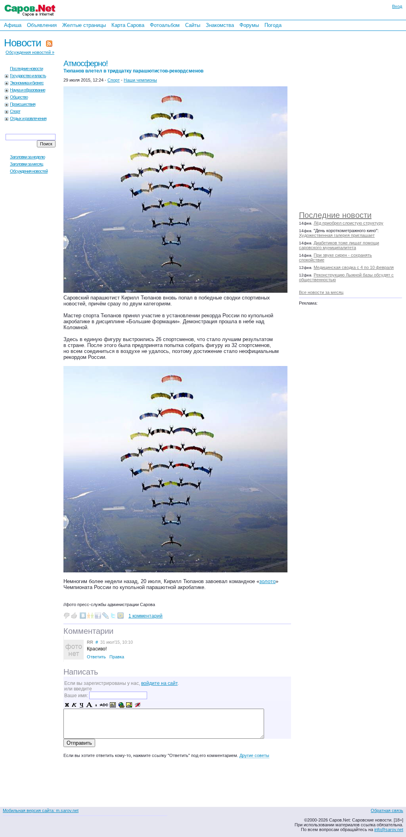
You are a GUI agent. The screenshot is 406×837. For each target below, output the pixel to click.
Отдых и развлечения (28, 118)
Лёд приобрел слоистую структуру (348, 223)
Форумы (249, 25)
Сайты (192, 25)
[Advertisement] (354, 119)
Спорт (15, 111)
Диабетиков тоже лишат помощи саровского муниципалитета (339, 245)
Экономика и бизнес (27, 82)
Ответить (96, 656)
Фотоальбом (165, 25)
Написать (80, 671)
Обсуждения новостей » (30, 52)
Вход (397, 6)
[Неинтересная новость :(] (66, 615)
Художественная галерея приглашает (337, 235)
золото (267, 581)
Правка (116, 656)
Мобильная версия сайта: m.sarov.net (41, 810)
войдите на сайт (159, 683)
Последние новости (335, 215)
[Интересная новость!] (74, 615)
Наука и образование (27, 90)
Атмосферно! (133, 66)
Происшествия (22, 104)
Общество (19, 97)
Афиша (12, 25)
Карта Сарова (127, 25)
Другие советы (254, 755)
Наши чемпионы (140, 80)
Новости (22, 43)
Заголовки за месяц (26, 164)
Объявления (42, 25)
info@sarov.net (388, 829)
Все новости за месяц (321, 292)
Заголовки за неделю (27, 156)
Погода (273, 25)
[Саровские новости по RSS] (49, 43)
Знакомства (220, 25)
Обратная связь (387, 810)
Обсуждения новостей (29, 171)
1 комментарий (145, 616)
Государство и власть (28, 75)
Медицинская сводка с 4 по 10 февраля (354, 267)
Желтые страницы (84, 25)
